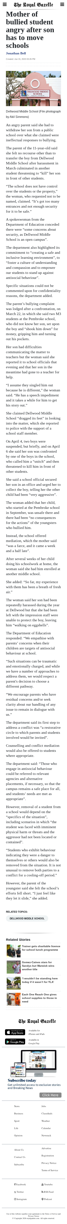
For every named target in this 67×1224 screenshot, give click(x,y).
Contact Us (19, 1157)
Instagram (21, 1199)
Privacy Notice (49, 1163)
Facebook (20, 1184)
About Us (19, 1149)
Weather (46, 1121)
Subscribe (19, 1164)
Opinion (18, 1135)
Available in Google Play (33, 1041)
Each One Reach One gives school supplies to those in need (39, 998)
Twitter (20, 1191)
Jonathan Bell (16, 53)
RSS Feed (48, 1191)
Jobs (44, 1106)
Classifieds (47, 1113)
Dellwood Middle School (27, 918)
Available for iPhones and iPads (36, 1032)
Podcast (48, 1199)
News (17, 1106)
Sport (17, 1121)
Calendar (46, 1128)
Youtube (48, 1184)
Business (18, 1113)
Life (16, 1128)
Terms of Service (50, 1170)
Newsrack (46, 1135)
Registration (48, 1155)
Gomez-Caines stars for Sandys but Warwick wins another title (38, 966)
